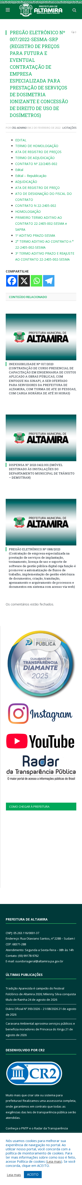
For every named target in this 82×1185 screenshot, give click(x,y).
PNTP (24, 1128)
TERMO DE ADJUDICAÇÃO (35, 158)
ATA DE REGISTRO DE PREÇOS (38, 152)
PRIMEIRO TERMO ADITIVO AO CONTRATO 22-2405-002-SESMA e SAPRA (41, 223)
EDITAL (20, 140)
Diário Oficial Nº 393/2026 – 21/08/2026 (32, 1009)
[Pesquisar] (74, 10)
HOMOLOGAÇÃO (28, 211)
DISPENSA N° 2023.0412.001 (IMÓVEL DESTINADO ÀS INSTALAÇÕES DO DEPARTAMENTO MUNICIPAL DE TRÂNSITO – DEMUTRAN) (41, 471)
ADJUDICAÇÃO (26, 181)
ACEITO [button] (32, 1174)
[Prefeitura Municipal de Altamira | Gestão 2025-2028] (41, 9)
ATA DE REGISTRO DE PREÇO (37, 187)
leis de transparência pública (47, 1112)
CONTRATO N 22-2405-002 (35, 205)
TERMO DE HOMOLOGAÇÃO (36, 146)
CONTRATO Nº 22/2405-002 (36, 164)
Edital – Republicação (30, 175)
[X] (24, 281)
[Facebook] (12, 281)
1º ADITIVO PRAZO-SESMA (35, 235)
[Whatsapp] (36, 281)
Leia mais (54, 1161)
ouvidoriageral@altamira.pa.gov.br (39, 961)
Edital (19, 170)
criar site (33, 1095)
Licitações (69, 127)
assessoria (54, 1101)
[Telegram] (48, 281)
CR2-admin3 (19, 127)
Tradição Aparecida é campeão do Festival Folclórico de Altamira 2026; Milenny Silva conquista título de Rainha (41, 994)
